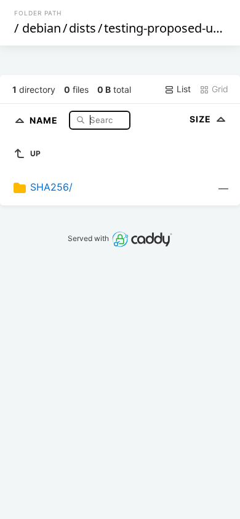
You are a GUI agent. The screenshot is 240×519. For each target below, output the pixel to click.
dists (82, 28)
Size (202, 119)
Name (45, 119)
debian (41, 28)
